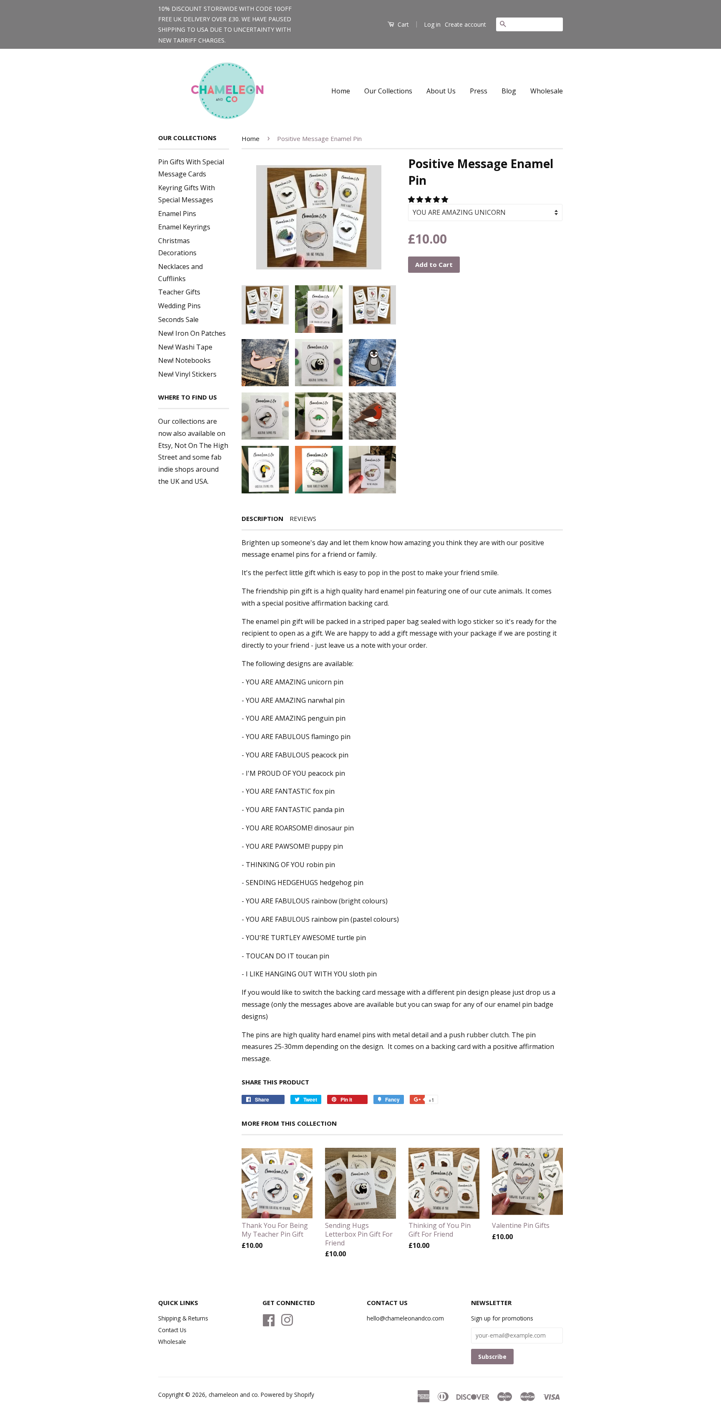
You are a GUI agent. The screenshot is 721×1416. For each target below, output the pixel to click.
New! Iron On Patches (192, 333)
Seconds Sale (178, 319)
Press (478, 91)
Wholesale (546, 91)
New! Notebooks (184, 360)
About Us (441, 91)
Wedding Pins (179, 305)
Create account (465, 24)
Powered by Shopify (287, 1394)
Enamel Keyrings (184, 226)
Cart (402, 24)
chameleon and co (233, 1394)
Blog (509, 91)
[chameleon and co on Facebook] (268, 1319)
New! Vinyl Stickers (187, 374)
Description (262, 518)
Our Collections (388, 91)
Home (340, 91)
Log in (432, 24)
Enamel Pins (177, 213)
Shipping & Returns (183, 1318)
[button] (429, 199)
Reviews (303, 518)
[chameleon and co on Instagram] (287, 1319)
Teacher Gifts (179, 292)
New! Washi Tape (185, 347)
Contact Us (172, 1330)
